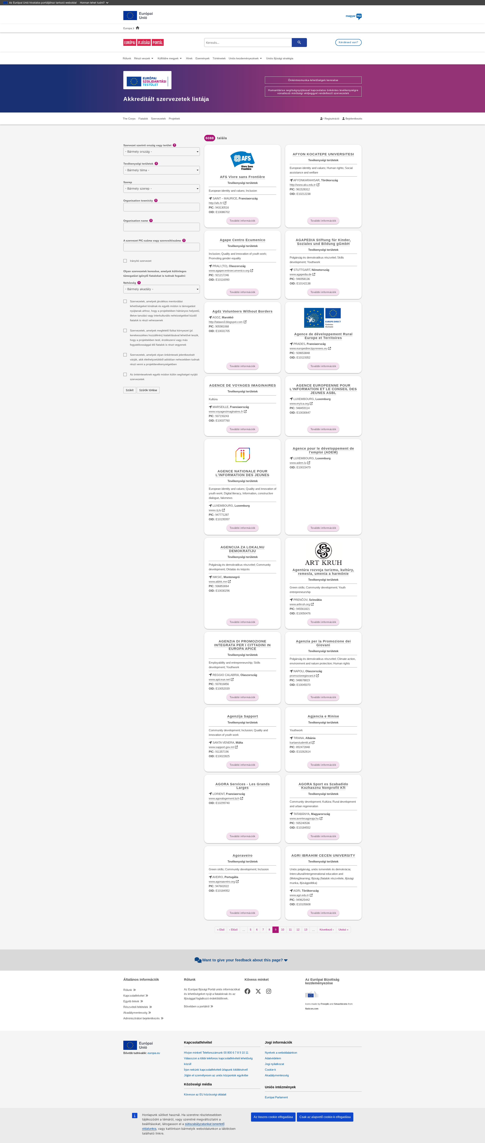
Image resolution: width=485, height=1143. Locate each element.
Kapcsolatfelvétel (133, 995)
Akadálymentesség (135, 1012)
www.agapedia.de (300, 274)
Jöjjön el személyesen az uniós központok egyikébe (216, 1075)
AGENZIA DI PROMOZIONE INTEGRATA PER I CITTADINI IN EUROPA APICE (242, 645)
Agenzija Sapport (242, 716)
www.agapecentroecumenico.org (229, 270)
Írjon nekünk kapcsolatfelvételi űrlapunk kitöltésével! (216, 1069)
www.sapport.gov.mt (221, 747)
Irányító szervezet (140, 260)
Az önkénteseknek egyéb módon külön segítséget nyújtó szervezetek (164, 375)
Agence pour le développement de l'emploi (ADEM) (323, 450)
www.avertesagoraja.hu (304, 818)
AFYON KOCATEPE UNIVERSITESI (323, 154)
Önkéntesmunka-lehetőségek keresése (313, 80)
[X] (259, 991)
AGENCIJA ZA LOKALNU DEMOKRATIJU (242, 549)
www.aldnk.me (218, 581)
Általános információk (141, 979)
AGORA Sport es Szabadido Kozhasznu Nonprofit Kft (323, 786)
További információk (242, 220)
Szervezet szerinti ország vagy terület (147, 145)
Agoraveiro (243, 855)
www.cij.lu (215, 510)
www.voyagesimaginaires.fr (226, 411)
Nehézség (129, 282)
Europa (127, 28)
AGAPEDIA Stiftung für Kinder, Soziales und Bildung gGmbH (323, 242)
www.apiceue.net (219, 679)
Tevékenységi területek (138, 163)
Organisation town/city (138, 200)
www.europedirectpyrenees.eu (308, 348)
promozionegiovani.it (302, 675)
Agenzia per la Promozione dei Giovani (323, 643)
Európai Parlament (276, 1097)
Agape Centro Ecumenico (242, 240)
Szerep (127, 182)
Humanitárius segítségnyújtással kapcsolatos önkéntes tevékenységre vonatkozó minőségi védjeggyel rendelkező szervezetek (313, 92)
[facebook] (248, 991)
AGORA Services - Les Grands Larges (242, 786)
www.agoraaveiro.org (222, 881)
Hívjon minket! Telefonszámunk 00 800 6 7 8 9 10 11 (216, 1052)
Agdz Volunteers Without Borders (242, 311)
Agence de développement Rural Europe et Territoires (323, 336)
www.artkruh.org (300, 604)
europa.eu (154, 1053)
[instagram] (269, 991)
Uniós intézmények (280, 1087)
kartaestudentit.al (300, 742)
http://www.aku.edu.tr (303, 184)
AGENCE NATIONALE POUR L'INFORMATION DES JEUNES (242, 473)
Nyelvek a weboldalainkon (281, 1052)
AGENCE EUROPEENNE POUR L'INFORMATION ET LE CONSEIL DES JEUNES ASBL (323, 389)
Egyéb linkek (131, 1001)
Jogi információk (278, 1042)
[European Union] (138, 1048)
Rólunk (127, 989)
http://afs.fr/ (216, 203)
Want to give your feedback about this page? (242, 960)
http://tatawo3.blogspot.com (226, 321)
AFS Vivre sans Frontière (242, 177)
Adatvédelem (273, 1058)
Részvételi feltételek (135, 1007)
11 (291, 929)
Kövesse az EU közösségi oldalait (205, 1094)
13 (307, 929)
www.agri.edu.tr (299, 895)
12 (299, 929)
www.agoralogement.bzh (224, 798)
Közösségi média (198, 1084)
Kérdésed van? (348, 42)
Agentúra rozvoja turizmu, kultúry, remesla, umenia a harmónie (323, 572)
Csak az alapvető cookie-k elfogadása (325, 1117)
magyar (353, 15)
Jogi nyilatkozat (274, 1064)
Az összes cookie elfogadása (273, 1117)
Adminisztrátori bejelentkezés (141, 1018)
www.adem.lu (298, 462)
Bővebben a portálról (196, 1006)
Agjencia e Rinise (323, 716)
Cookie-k (270, 1069)
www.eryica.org (299, 403)
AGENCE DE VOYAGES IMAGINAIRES (242, 385)
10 (284, 929)
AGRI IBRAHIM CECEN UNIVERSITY (323, 855)
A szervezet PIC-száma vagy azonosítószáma (152, 240)
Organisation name (135, 220)
